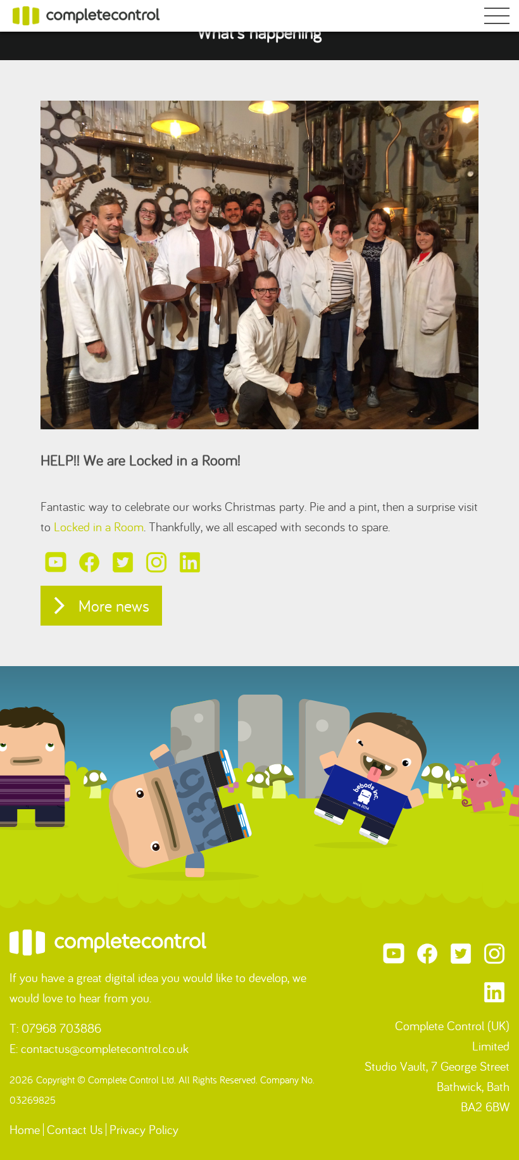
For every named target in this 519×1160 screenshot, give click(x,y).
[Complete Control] (86, 14)
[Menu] (497, 18)
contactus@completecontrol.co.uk (105, 1048)
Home (24, 1129)
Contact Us (75, 1129)
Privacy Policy (143, 1129)
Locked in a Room (99, 526)
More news (113, 605)
